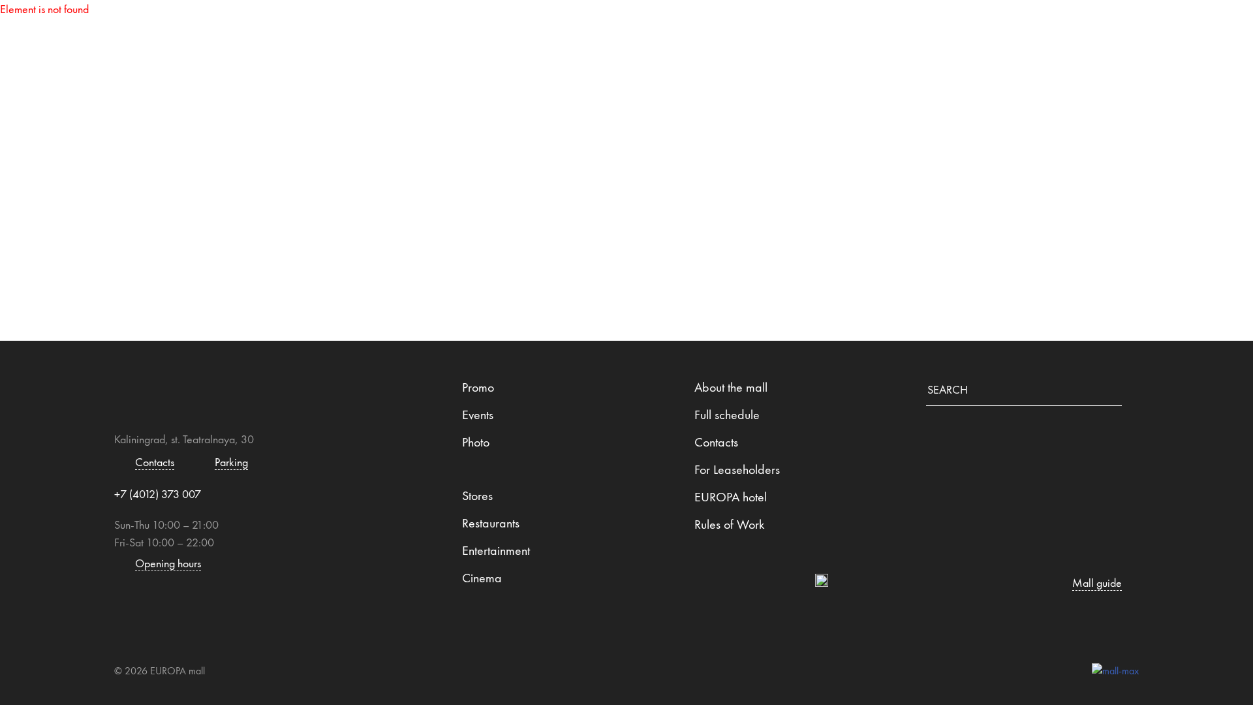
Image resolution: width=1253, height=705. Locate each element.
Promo (478, 387)
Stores (521, 29)
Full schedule (727, 414)
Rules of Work (729, 524)
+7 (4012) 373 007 (157, 493)
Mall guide (408, 29)
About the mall (730, 387)
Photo (475, 441)
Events (477, 414)
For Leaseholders (737, 469)
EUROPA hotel (730, 496)
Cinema (482, 577)
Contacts (922, 29)
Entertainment (788, 29)
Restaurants (642, 29)
